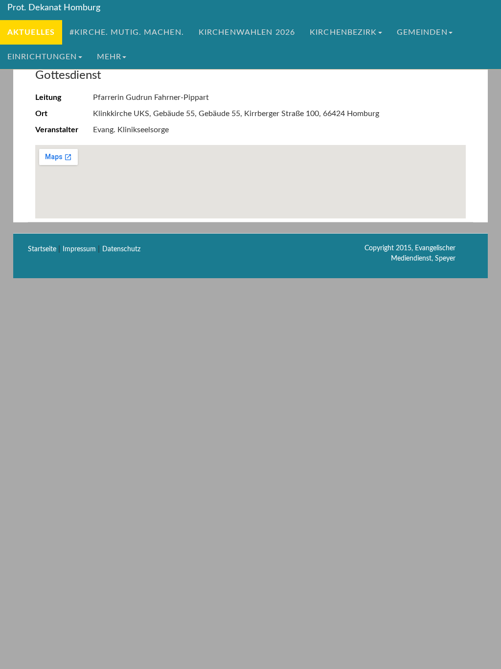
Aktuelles (31, 32)
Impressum (79, 249)
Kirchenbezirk (343, 32)
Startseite (42, 249)
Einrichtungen (42, 57)
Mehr (109, 57)
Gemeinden (422, 32)
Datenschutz (121, 249)
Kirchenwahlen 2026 (247, 32)
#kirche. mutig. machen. (126, 32)
